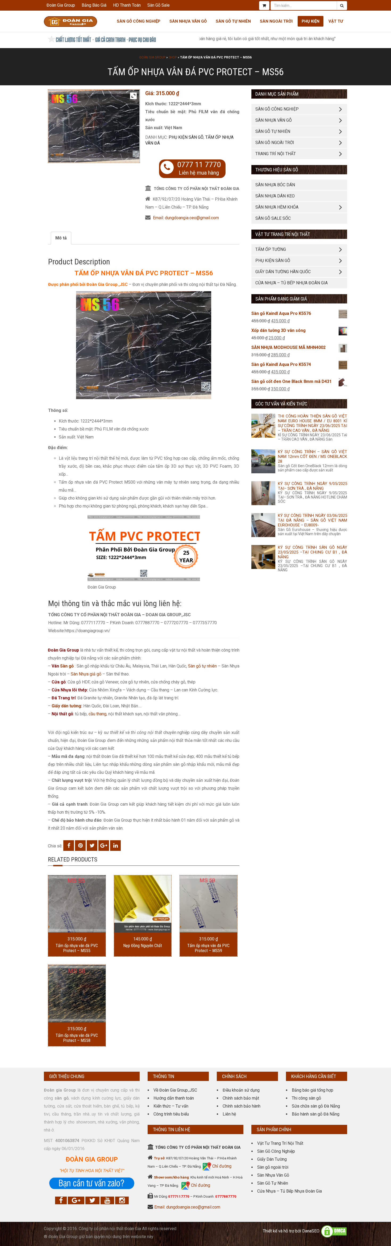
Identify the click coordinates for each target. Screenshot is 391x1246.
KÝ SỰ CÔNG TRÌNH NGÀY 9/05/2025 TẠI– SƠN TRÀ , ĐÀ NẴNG (312, 486)
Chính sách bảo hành (241, 1106)
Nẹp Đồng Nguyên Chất (142, 945)
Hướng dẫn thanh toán (173, 1098)
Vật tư (335, 21)
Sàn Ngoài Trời (276, 21)
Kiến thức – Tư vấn (170, 1106)
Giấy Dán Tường (272, 1159)
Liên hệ (229, 1114)
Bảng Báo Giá (94, 5)
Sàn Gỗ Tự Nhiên (233, 21)
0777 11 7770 (199, 164)
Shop (173, 57)
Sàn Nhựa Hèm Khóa (276, 207)
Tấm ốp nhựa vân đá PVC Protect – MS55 (77, 948)
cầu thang (97, 713)
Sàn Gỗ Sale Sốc (273, 218)
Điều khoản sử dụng (241, 1090)
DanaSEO (310, 1231)
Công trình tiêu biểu (171, 1114)
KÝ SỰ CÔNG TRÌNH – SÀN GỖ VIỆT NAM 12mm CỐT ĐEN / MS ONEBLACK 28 (312, 456)
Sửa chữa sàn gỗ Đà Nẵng (316, 1106)
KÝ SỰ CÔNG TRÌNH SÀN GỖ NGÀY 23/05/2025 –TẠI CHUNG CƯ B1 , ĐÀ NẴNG (312, 552)
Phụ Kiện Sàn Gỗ (186, 137)
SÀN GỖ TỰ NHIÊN (272, 131)
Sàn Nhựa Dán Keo (275, 195)
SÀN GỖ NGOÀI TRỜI (274, 142)
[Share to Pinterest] (80, 845)
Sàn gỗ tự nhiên (202, 666)
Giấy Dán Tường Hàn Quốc (283, 271)
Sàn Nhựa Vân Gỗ (273, 1175)
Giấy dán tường (66, 705)
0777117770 (178, 1196)
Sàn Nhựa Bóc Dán (275, 184)
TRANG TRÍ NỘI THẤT (275, 153)
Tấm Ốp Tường (270, 249)
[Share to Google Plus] (103, 845)
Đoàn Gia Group (61, 5)
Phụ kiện (310, 21)
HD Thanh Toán (127, 5)
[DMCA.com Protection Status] (334, 1231)
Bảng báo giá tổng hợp (312, 1090)
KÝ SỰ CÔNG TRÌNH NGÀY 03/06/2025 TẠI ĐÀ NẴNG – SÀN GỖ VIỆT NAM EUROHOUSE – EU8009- (312, 520)
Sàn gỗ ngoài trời (272, 1167)
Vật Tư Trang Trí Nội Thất (280, 1143)
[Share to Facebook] (68, 845)
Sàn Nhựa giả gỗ (86, 674)
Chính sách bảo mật (241, 1098)
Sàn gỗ (67, 666)
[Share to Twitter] (92, 845)
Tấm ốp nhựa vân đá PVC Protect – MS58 (77, 1038)
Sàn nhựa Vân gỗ (188, 21)
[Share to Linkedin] (115, 845)
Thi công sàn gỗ (306, 1098)
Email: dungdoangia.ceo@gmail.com (186, 217)
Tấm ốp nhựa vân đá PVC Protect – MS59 (208, 948)
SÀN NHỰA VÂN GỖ (273, 120)
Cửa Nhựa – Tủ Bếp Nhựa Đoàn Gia (291, 282)
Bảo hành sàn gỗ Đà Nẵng (315, 1114)
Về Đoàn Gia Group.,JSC (175, 1090)
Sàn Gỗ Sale (158, 5)
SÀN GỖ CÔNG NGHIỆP (277, 109)
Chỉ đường (221, 1166)
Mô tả (61, 237)
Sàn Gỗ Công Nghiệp (138, 21)
